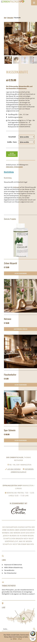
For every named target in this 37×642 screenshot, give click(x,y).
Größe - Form (12, 142)
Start (5, 18)
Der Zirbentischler (10, 573)
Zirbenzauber (10, 18)
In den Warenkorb (12, 154)
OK (19, 639)
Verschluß (12, 137)
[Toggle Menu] (34, 2)
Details (15, 639)
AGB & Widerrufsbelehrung (13, 567)
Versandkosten (9, 570)
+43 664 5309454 (13, 469)
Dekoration (9, 167)
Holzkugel (16, 187)
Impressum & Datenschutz (13, 565)
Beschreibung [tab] (9, 172)
